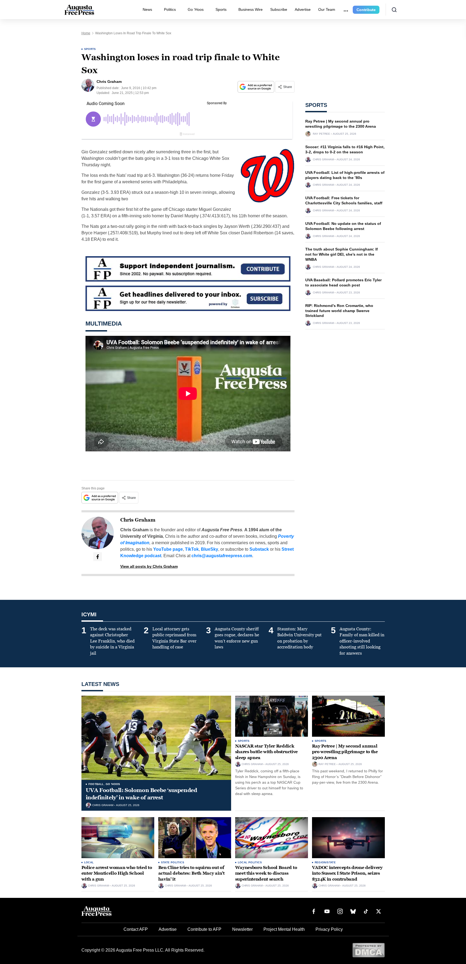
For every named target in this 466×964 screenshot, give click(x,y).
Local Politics (250, 862)
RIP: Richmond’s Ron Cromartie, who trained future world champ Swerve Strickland (339, 310)
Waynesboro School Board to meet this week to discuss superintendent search (266, 873)
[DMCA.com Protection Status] (368, 950)
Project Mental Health (284, 929)
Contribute (366, 10)
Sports (221, 9)
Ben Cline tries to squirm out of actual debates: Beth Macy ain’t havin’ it (191, 873)
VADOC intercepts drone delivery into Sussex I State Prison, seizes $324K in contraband (347, 873)
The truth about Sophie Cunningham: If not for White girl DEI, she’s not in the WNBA (341, 254)
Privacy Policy (329, 929)
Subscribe (278, 9)
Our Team (326, 9)
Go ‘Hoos (196, 9)
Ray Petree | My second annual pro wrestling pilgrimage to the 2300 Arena (345, 751)
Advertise (303, 9)
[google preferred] (256, 87)
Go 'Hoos (113, 784)
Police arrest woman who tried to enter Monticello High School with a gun (116, 873)
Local (89, 862)
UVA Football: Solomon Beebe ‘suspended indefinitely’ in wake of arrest (141, 794)
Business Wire (250, 9)
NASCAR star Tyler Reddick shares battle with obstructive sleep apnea (266, 751)
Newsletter (242, 929)
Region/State (325, 862)
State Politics (172, 862)
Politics (170, 9)
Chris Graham (137, 520)
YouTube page (168, 549)
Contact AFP (136, 929)
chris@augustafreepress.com (221, 555)
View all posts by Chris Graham (149, 566)
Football (96, 784)
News (147, 9)
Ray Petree (321, 134)
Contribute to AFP (204, 929)
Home (85, 33)
